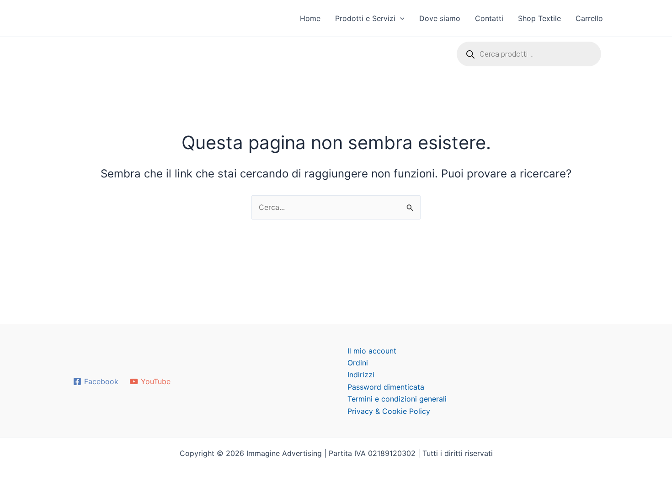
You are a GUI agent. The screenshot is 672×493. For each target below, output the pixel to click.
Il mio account (371, 350)
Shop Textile (539, 18)
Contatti (489, 18)
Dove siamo (439, 18)
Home (310, 18)
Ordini (357, 362)
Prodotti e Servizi (365, 18)
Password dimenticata (385, 386)
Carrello (589, 18)
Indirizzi (360, 374)
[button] (400, 18)
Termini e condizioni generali (397, 398)
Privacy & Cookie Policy (388, 411)
